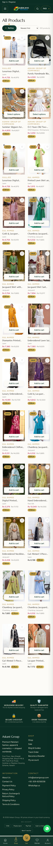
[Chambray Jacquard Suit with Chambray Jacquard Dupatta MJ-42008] (39, 585)
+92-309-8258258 (36, 784)
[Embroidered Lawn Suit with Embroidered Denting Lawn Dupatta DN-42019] (39, 319)
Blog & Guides (34, 751)
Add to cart (14, 61)
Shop (16, 843)
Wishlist (37, 843)
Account (48, 843)
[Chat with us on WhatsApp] (47, 828)
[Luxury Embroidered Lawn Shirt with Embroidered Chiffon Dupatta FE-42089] (13, 372)
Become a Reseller (36, 759)
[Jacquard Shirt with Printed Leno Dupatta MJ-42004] (13, 265)
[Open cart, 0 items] (26, 837)
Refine (9, 28)
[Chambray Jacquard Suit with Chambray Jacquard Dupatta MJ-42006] (39, 425)
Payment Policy (9, 788)
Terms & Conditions (11, 807)
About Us (6, 780)
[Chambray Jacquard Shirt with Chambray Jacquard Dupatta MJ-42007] (39, 212)
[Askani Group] (21, 8)
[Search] (37, 9)
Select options (13, 114)
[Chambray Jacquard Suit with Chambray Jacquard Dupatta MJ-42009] (13, 585)
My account (33, 763)
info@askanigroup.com (38, 780)
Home (5, 843)
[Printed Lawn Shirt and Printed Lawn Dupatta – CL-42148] (39, 159)
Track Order (33, 755)
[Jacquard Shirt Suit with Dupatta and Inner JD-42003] (39, 265)
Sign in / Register (9, 2)
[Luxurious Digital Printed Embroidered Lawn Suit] (13, 50)
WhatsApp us (34, 788)
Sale (30, 747)
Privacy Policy (8, 792)
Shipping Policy (9, 803)
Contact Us (7, 784)
